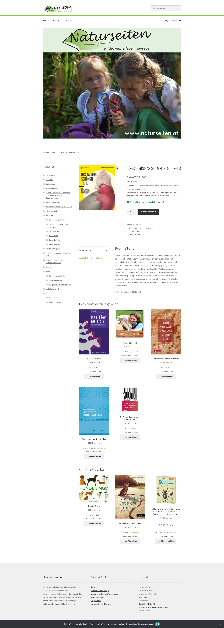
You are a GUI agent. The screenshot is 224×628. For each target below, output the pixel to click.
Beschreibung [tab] (85, 250)
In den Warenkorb (148, 211)
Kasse (68, 20)
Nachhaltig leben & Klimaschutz (59, 207)
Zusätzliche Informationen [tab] (91, 258)
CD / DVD (49, 179)
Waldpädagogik (55, 302)
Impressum (96, 600)
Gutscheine (50, 184)
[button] (117, 168)
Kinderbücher (51, 188)
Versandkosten (137, 352)
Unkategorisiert (52, 289)
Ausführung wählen (166, 541)
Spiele (48, 267)
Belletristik (50, 175)
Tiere (54, 152)
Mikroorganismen (53, 202)
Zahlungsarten (97, 597)
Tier (138, 234)
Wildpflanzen (54, 244)
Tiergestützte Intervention (60, 284)
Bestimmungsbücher (57, 220)
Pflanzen (49, 215)
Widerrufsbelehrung (100, 590)
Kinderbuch (53, 235)
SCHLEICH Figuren (53, 249)
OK (157, 624)
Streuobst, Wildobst (57, 240)
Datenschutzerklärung (101, 604)
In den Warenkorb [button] (94, 376)
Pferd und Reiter (52, 211)
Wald (48, 293)
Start (48, 152)
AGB (93, 587)
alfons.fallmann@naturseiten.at (153, 607)
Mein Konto (57, 20)
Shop (45, 20)
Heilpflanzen (54, 231)
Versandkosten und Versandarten (105, 594)
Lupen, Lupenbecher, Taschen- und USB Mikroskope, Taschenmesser (58, 195)
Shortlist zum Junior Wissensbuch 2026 (54, 261)
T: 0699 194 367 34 (147, 604)
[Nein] (220, 624)
